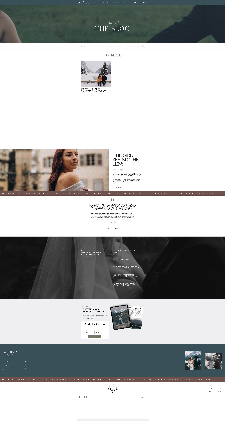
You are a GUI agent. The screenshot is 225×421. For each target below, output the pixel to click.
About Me (119, 187)
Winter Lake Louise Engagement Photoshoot (94, 90)
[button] (119, 2)
